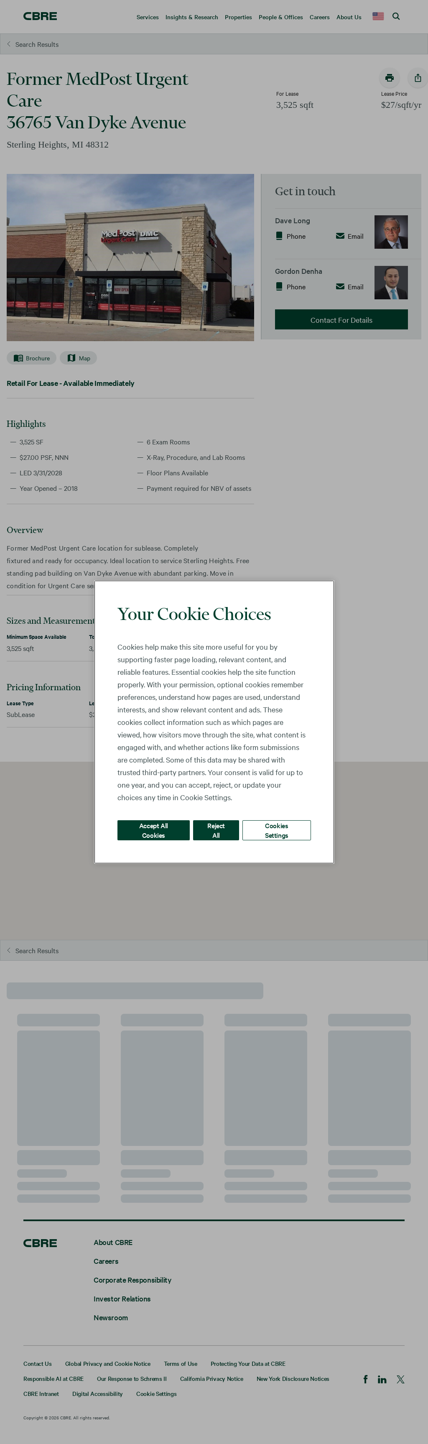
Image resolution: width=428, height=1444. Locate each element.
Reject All (216, 830)
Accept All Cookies (153, 830)
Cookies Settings (276, 830)
